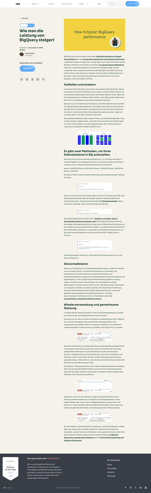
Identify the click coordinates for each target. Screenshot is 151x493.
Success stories (67, 4)
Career (109, 464)
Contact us (132, 4)
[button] (36, 4)
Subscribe (27, 68)
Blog (99, 4)
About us (51, 4)
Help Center (111, 476)
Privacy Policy (112, 468)
